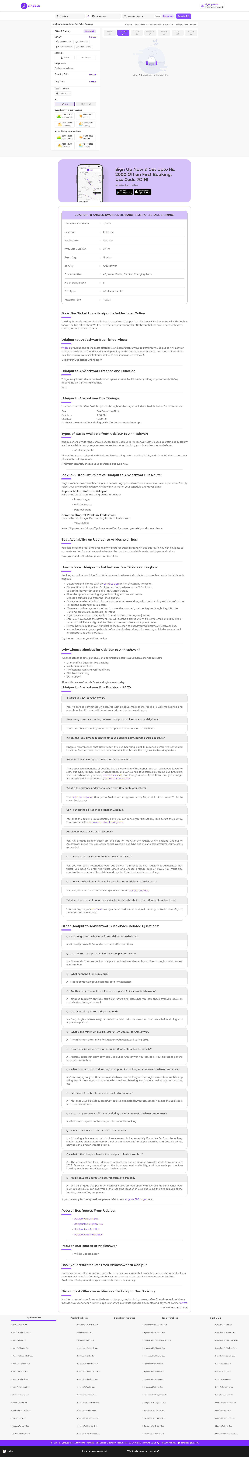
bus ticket (97, 909)
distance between (82, 797)
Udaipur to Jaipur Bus (86, 1229)
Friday (177, 32)
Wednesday (150, 32)
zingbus (65, 348)
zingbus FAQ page (135, 1199)
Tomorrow (168, 16)
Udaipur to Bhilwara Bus (88, 1235)
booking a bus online (117, 779)
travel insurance (112, 775)
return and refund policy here (106, 822)
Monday (123, 32)
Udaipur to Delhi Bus (86, 1219)
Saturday (191, 32)
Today (157, 16)
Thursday (164, 32)
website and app (139, 891)
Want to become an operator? (143, 1451)
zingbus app (111, 584)
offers (183, 1303)
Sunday (110, 32)
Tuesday (137, 32)
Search (181, 16)
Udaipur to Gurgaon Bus (88, 1224)
